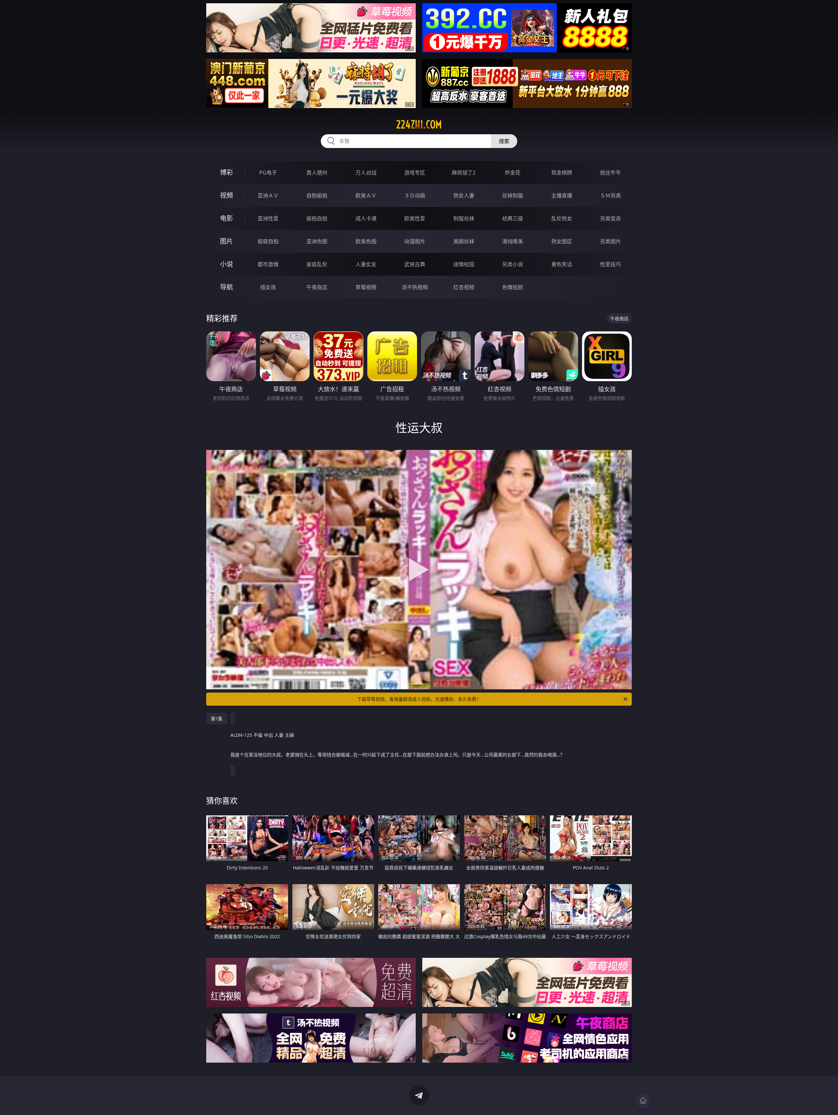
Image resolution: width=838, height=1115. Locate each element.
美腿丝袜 (463, 241)
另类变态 (610, 218)
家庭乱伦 (316, 264)
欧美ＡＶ (365, 195)
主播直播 (561, 195)
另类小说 (512, 264)
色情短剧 (512, 287)
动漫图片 (414, 241)
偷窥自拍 (268, 241)
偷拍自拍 (316, 218)
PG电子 (268, 172)
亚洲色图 (316, 241)
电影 (226, 218)
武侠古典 (414, 264)
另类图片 (610, 241)
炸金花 (512, 172)
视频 (226, 195)
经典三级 (512, 218)
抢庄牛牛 (610, 172)
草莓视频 (365, 287)
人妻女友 (365, 264)
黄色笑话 (561, 264)
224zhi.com (419, 124)
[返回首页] (643, 1100)
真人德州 (316, 172)
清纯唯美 (512, 241)
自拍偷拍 (316, 195)
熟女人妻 (463, 195)
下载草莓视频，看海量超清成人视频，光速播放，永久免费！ (419, 699)
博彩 (226, 172)
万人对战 (365, 172)
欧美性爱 (414, 218)
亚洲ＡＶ (268, 195)
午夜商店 (316, 287)
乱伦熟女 (561, 218)
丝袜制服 (512, 195)
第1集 (217, 718)
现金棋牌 (561, 172)
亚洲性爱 (268, 218)
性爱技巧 (610, 264)
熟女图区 (561, 241)
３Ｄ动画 (414, 195)
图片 (226, 241)
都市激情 (268, 264)
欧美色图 (365, 241)
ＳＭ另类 (610, 195)
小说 (226, 264)
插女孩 (268, 287)
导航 (226, 287)
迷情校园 (463, 264)
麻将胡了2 (464, 172)
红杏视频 (463, 287)
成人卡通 (365, 218)
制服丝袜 (463, 218)
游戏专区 (414, 172)
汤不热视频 (415, 287)
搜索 (504, 141)
